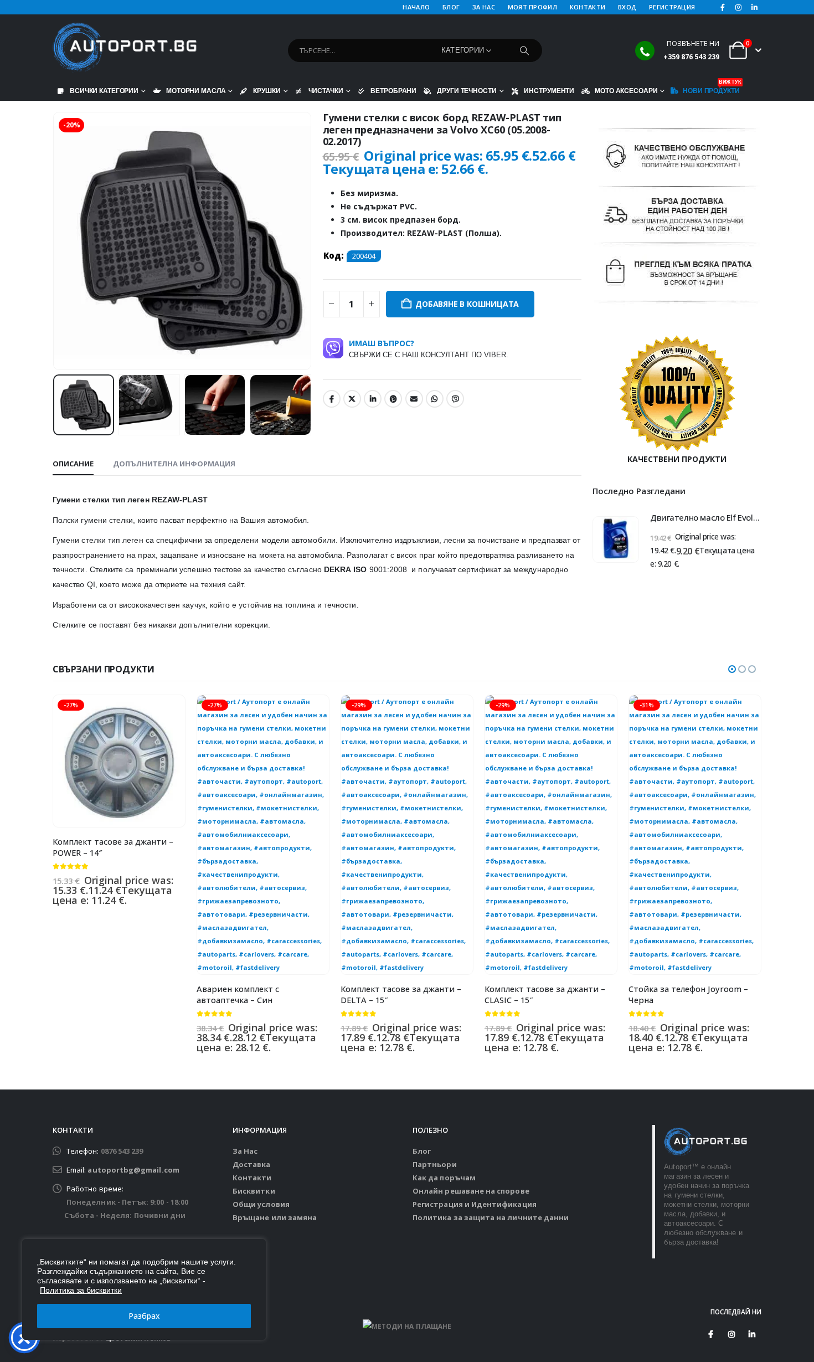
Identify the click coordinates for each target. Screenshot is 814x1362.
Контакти (252, 1178)
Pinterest (393, 399)
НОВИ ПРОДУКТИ (711, 88)
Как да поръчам (444, 1178)
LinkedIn (373, 399)
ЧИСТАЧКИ (325, 90)
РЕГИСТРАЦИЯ (672, 7)
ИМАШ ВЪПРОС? (428, 348)
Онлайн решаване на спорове (471, 1191)
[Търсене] (524, 50)
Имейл (414, 399)
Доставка (252, 1164)
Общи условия (261, 1204)
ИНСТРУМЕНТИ (549, 90)
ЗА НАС (483, 7)
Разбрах (144, 1315)
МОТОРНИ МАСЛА (195, 90)
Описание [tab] (73, 464)
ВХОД (627, 7)
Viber (455, 399)
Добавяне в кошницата (467, 304)
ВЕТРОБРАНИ (393, 90)
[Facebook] (722, 7)
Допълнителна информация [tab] (174, 464)
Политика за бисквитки (81, 1290)
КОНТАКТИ (587, 7)
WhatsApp (435, 399)
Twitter (352, 399)
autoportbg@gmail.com (133, 1170)
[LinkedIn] (754, 7)
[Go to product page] (616, 539)
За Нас (245, 1151)
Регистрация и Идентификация (475, 1204)
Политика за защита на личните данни (491, 1217)
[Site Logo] (125, 48)
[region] (144, 1289)
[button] (55, 241)
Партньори (435, 1164)
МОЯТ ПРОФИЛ (532, 7)
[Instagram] (738, 7)
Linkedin (752, 1334)
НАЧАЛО (416, 7)
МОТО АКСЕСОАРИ (626, 90)
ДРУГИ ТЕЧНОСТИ (466, 90)
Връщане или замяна (275, 1217)
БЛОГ (451, 7)
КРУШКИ (266, 90)
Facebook (332, 399)
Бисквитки (254, 1191)
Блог (422, 1151)
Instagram (731, 1334)
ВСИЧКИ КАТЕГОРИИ (104, 90)
